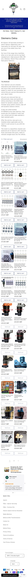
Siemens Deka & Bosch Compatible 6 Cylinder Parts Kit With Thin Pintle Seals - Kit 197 (7, 211)
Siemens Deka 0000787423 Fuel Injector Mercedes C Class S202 (20, 318)
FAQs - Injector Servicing (10, 503)
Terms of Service (7, 538)
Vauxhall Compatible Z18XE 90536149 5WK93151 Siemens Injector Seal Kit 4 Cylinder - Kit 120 (19, 212)
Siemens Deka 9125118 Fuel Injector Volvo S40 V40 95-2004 (19, 345)
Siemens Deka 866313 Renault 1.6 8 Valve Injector (6, 446)
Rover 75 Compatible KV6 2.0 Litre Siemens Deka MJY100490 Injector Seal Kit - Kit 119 (20, 239)
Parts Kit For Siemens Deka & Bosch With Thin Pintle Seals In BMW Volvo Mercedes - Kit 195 (7, 292)
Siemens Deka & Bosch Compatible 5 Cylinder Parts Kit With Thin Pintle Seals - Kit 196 (20, 292)
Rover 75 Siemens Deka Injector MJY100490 (20, 421)
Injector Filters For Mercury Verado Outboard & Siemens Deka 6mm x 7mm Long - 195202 (20, 184)
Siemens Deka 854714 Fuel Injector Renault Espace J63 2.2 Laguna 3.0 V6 (6, 319)
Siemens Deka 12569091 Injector (7, 421)
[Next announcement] (25, 21)
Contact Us (6, 521)
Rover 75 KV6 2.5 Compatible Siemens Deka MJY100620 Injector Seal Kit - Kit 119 (20, 157)
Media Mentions (7, 514)
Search (5, 500)
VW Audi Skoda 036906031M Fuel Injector (18, 396)
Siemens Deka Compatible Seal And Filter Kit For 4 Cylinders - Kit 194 (7, 238)
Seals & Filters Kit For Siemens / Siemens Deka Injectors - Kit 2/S (7, 157)
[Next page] (18, 460)
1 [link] (9, 460)
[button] (3, 9)
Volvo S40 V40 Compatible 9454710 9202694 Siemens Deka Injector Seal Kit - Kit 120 (7, 265)
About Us (5, 524)
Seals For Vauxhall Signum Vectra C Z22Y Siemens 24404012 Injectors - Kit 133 (7, 184)
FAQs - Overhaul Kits (9, 507)
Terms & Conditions (8, 535)
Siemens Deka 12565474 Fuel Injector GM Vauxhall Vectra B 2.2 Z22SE (7, 345)
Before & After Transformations (11, 517)
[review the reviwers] (6, 481)
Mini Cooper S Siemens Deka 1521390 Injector (19, 445)
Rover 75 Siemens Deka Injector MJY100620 (20, 370)
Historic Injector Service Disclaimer (12, 510)
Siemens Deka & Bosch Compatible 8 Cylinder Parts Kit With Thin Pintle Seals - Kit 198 (20, 265)
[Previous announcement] (3, 21)
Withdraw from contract (10, 575)
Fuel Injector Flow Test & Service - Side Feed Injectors (7, 396)
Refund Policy (7, 528)
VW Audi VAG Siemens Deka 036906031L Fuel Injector (7, 371)
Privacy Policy (7, 531)
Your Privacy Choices (9, 542)
